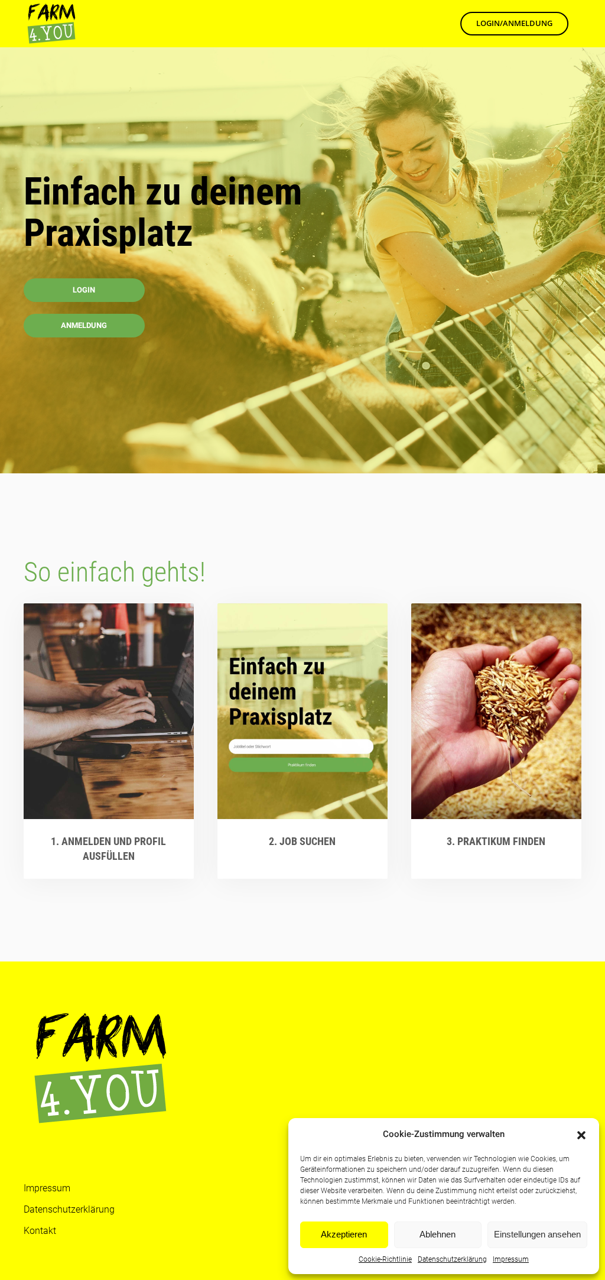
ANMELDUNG (84, 325)
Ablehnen (437, 1234)
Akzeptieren (344, 1234)
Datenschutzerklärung (452, 1259)
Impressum (511, 1259)
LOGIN (84, 289)
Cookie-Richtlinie (385, 1259)
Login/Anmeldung (514, 23)
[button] (581, 1134)
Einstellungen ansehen (537, 1234)
